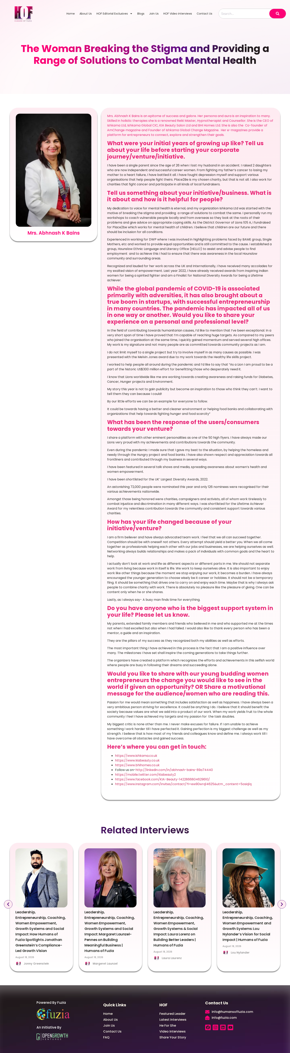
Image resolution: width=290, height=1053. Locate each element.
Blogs (140, 14)
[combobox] (244, 13)
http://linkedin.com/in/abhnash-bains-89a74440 (174, 770)
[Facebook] (208, 1027)
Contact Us (204, 14)
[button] (8, 904)
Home (70, 14)
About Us (86, 14)
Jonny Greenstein (36, 964)
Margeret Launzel (105, 964)
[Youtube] (230, 1027)
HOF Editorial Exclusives (112, 14)
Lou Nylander (240, 953)
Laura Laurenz (172, 958)
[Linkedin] (223, 1027)
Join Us (154, 14)
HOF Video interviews (177, 14)
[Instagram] (215, 1027)
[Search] (277, 13)
